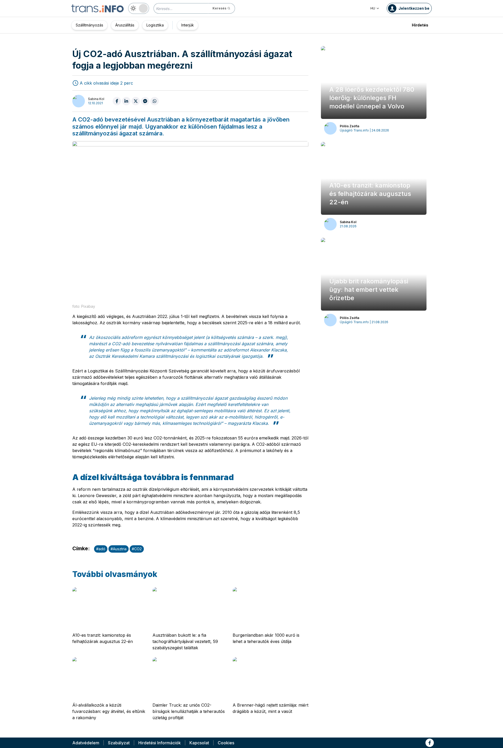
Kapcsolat (199, 742)
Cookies (226, 742)
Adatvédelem (85, 742)
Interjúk (187, 25)
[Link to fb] (429, 743)
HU (372, 8)
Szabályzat (119, 742)
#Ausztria (119, 549)
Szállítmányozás (89, 25)
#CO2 (137, 549)
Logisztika (155, 25)
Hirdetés (420, 25)
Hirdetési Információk (159, 742)
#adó (100, 549)
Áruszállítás (124, 25)
